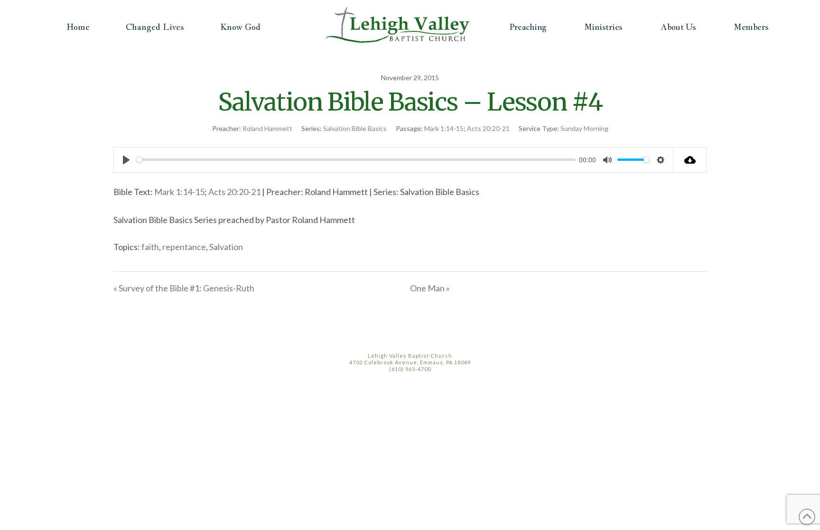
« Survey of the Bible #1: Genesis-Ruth (183, 288)
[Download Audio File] (690, 160)
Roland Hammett (267, 128)
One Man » (430, 288)
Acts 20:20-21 (488, 128)
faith (150, 247)
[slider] (356, 159)
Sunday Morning (584, 128)
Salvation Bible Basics (355, 128)
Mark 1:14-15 (444, 128)
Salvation (226, 247)
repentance (184, 247)
